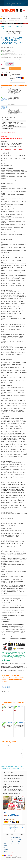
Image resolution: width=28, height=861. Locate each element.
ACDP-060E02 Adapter (19, 754)
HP (18, 843)
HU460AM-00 (19, 18)
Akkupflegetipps (14, 837)
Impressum (6, 849)
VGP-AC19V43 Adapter (19, 760)
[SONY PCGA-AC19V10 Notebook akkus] (14, 31)
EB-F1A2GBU (16, 20)
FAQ (11, 839)
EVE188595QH (3, 21)
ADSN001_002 (6, 47)
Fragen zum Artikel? (15, 75)
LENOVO (19, 839)
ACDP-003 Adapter (7, 754)
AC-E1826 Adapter (18, 746)
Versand (14, 5)
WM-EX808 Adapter (18, 745)
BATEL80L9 (13, 18)
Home (2, 26)
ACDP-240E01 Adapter (19, 748)
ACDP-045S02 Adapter (8, 750)
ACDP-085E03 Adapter (8, 758)
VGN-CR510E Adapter (19, 758)
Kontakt (18, 1)
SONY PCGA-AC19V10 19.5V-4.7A (15, 28)
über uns (8, 3)
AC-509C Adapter (7, 746)
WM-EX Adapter (6, 745)
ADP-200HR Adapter (18, 752)
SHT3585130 (10, 20)
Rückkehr (14, 3)
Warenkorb (3, 14)
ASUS (19, 837)
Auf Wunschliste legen (15, 74)
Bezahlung (19, 3)
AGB (4, 847)
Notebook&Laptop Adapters (12, 26)
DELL (19, 841)
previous (4, 828)
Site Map (12, 843)
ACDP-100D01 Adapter (8, 756)
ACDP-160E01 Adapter (8, 752)
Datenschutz (6, 851)
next (25, 828)
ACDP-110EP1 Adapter (8, 748)
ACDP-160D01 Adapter (19, 750)
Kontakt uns (13, 841)
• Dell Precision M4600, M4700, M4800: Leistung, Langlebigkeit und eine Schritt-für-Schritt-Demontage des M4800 (14, 668)
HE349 (20, 20)
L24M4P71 (5, 20)
